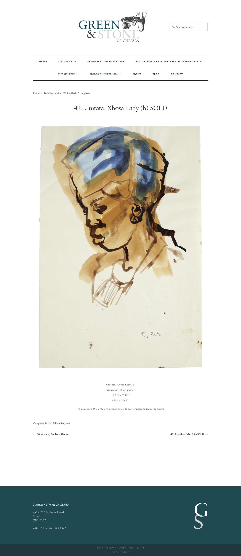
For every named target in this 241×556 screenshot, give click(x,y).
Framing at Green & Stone (105, 61)
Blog (156, 74)
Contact (177, 74)
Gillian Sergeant (62, 423)
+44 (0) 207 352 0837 (53, 527)
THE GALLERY (66, 74)
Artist (48, 423)
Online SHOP (67, 61)
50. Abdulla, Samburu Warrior (53, 434)
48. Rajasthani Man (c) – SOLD (187, 434)
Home (43, 61)
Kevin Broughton (80, 93)
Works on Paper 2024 (104, 74)
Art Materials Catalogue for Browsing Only (167, 61)
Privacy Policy (120, 552)
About (137, 74)
